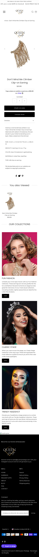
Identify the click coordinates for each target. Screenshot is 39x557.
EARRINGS (4, 475)
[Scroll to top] (35, 553)
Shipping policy (24, 483)
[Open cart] (36, 11)
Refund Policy (23, 475)
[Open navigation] (5, 11)
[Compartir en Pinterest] (22, 176)
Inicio (6, 20)
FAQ (2, 486)
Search (21, 472)
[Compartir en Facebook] (16, 176)
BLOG (3, 483)
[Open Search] (32, 12)
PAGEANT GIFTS (6, 478)
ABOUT (3, 480)
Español (5, 529)
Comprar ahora (19, 114)
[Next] (34, 49)
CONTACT (4, 488)
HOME (3, 472)
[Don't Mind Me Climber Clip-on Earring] (9, 200)
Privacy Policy (23, 478)
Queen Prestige (24, 551)
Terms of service (24, 480)
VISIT (5, 296)
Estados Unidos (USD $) (21, 529)
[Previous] (5, 49)
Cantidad (19, 97)
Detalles (7, 120)
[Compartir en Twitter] (19, 176)
